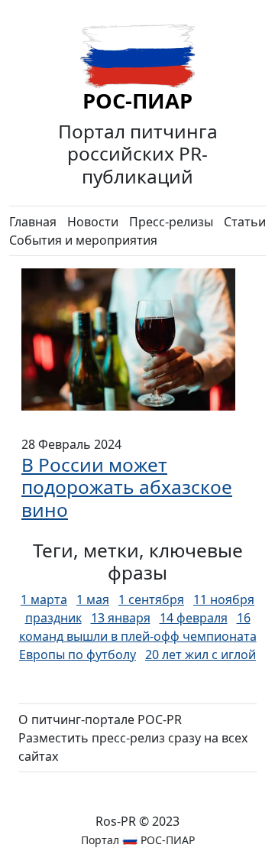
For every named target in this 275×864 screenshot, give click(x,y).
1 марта (44, 599)
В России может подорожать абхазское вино (126, 487)
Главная (33, 221)
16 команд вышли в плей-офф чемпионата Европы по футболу (138, 636)
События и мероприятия (83, 240)
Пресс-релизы (171, 221)
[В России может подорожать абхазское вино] (128, 338)
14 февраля (194, 617)
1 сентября (151, 599)
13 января (120, 617)
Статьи (245, 221)
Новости (92, 221)
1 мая (92, 599)
